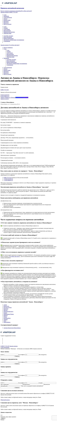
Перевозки (6, 16)
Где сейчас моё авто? (26, 11)
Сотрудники (7, 29)
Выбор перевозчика (9, 38)
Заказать (17, 356)
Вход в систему (7, 24)
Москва (5, 310)
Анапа (5, 304)
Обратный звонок (5, 399)
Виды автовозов (8, 37)
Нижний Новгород (8, 311)
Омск (5, 320)
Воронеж (6, 308)
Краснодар (6, 306)
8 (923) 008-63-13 (5, 96)
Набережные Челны (9, 314)
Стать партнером (5, 347)
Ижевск (5, 315)
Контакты (6, 21)
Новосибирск (7, 322)
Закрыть (3, 418)
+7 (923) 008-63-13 (8, 180)
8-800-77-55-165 (5, 89)
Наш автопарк (7, 30)
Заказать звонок (5, 12)
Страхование (7, 41)
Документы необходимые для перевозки (14, 39)
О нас (5, 14)
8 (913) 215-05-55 (5, 94)
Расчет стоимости (8, 47)
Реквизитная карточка (9, 32)
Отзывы (6, 28)
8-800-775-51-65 (8, 177)
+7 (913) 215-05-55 (8, 179)
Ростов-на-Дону (8, 307)
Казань (5, 312)
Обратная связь (7, 33)
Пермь (5, 316)
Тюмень (6, 319)
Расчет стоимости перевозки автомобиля (11, 11)
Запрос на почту (5, 98)
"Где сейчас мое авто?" (14, 256)
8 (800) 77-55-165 (13, 12)
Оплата (5, 18)
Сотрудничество (8, 17)
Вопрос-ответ (7, 20)
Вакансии (6, 22)
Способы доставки (8, 35)
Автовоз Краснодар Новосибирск (12, 327)
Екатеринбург (7, 318)
